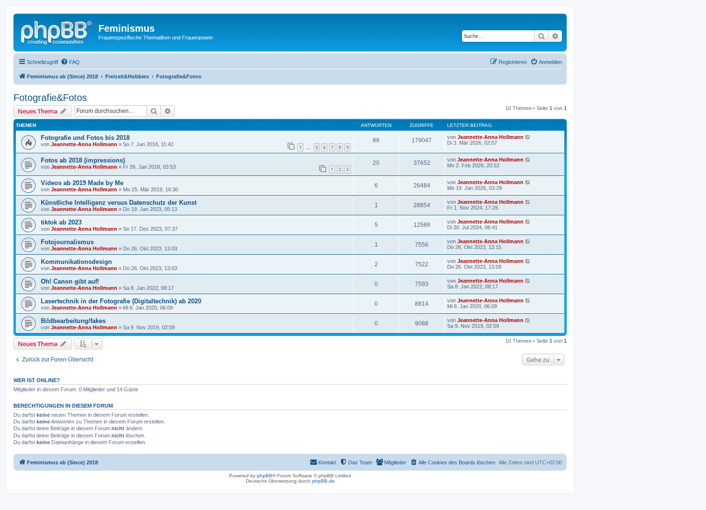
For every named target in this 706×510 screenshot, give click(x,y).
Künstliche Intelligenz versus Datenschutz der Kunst (118, 202)
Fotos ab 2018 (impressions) (83, 160)
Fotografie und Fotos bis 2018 (85, 137)
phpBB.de (323, 481)
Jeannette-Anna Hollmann (84, 144)
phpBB (264, 475)
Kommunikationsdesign (76, 261)
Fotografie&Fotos (50, 97)
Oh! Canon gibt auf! (70, 281)
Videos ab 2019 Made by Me (82, 183)
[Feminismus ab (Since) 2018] (57, 31)
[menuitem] (70, 62)
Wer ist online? (36, 380)
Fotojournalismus (67, 242)
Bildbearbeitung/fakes (73, 320)
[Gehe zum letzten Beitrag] (528, 137)
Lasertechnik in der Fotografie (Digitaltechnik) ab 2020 (121, 301)
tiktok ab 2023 (61, 222)
